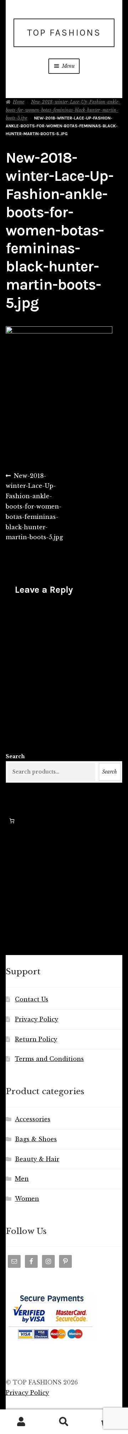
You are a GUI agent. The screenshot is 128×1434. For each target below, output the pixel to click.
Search (15, 756)
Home (18, 101)
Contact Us (31, 999)
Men (22, 1178)
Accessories (32, 1119)
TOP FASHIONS (64, 32)
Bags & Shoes (36, 1139)
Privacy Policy (36, 1019)
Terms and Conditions (49, 1058)
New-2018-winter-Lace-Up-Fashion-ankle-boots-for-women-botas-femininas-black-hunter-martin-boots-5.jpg (63, 110)
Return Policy (36, 1039)
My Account (21, 1422)
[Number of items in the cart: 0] (12, 821)
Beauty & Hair (37, 1159)
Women (27, 1198)
